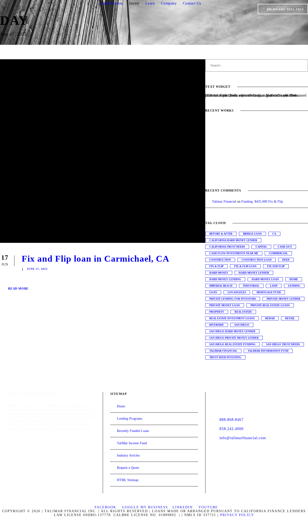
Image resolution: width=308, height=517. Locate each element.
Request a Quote (128, 468)
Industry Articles (128, 455)
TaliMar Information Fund (268, 350)
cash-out (285, 246)
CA (274, 233)
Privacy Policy (237, 515)
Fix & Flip (216, 266)
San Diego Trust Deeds (283, 344)
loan (213, 292)
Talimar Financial (224, 201)
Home (106, 3)
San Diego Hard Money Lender (232, 331)
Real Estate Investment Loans (232, 318)
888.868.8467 (231, 420)
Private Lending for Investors (232, 298)
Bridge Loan (252, 233)
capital (261, 246)
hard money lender (254, 272)
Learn (150, 3)
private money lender (283, 298)
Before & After (220, 233)
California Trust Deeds (227, 246)
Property (216, 311)
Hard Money (218, 272)
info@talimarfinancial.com (242, 438)
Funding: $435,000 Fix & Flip (262, 201)
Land (273, 285)
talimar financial (223, 350)
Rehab (270, 318)
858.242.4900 (231, 429)
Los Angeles (237, 292)
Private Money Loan (224, 305)
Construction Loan (257, 259)
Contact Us (192, 3)
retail (290, 318)
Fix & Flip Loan (245, 266)
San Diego (241, 324)
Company (169, 3)
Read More (18, 288)
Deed (285, 259)
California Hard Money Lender (233, 240)
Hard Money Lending (225, 279)
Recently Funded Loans (133, 431)
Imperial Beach (220, 285)
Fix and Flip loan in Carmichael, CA (95, 259)
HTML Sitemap (127, 480)
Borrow (117, 3)
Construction (220, 259)
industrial (251, 285)
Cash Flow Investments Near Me (233, 253)
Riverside (216, 324)
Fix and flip (276, 266)
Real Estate (243, 311)
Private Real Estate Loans (270, 305)
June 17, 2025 (37, 268)
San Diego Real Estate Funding (232, 344)
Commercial (278, 253)
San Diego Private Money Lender (234, 337)
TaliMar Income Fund (132, 443)
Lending (294, 285)
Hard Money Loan (265, 279)
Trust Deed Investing (225, 357)
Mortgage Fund (269, 292)
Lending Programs (129, 418)
